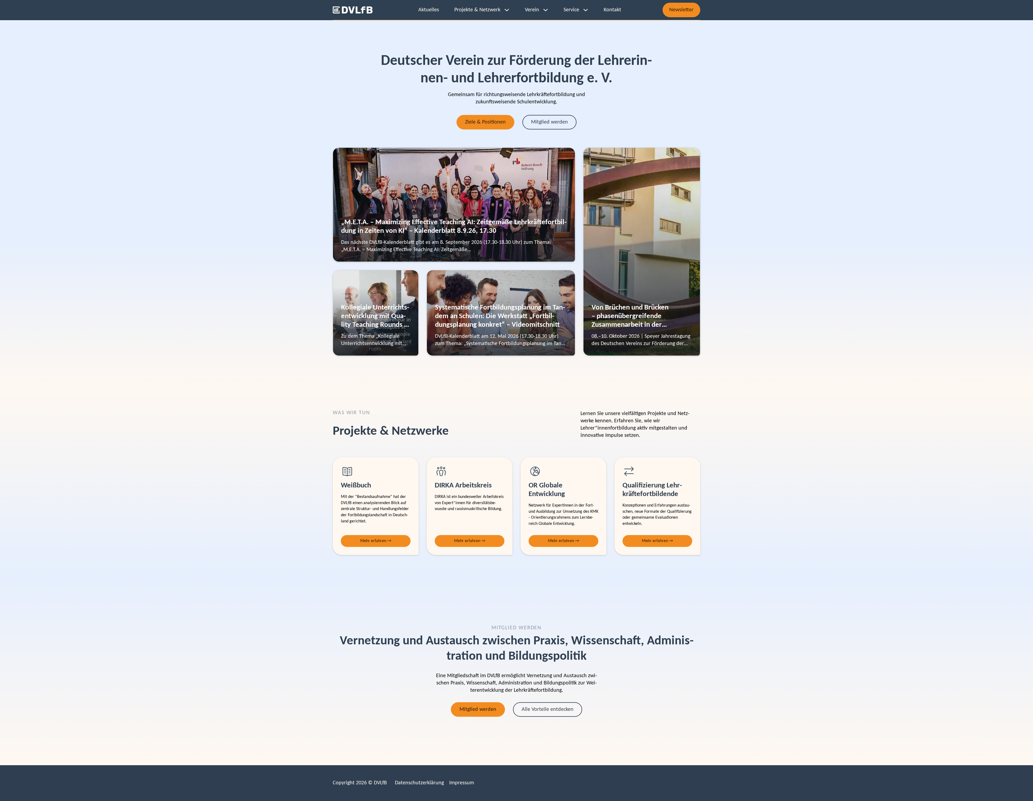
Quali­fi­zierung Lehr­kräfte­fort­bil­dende (652, 490)
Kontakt (612, 10)
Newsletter (681, 10)
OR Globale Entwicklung (547, 490)
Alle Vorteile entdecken (548, 709)
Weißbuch (356, 485)
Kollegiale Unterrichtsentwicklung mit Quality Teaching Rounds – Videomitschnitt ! (375, 320)
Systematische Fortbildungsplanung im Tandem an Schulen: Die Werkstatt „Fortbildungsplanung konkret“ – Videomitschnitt (500, 316)
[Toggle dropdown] (507, 10)
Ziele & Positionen (485, 122)
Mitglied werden (549, 122)
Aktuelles (428, 10)
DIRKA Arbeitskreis (463, 485)
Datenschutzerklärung (419, 783)
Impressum (461, 783)
